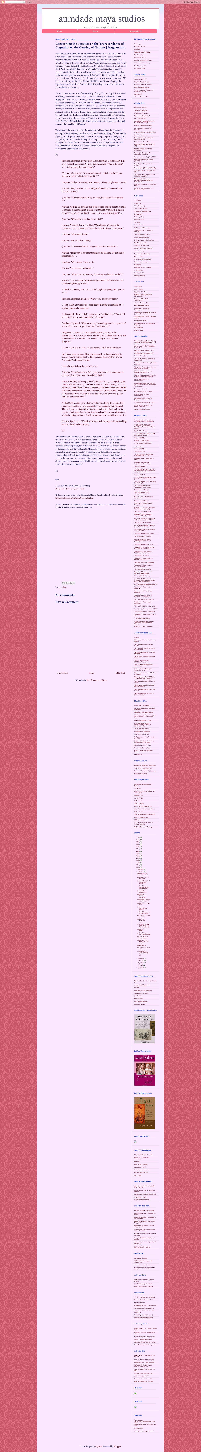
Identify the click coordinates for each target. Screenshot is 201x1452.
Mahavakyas (138, 44)
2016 (137, 860)
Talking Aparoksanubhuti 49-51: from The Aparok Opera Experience (144, 677)
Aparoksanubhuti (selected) (142, 63)
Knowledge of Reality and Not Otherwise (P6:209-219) (142, 153)
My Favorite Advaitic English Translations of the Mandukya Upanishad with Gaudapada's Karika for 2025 (144, 426)
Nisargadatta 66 (138, 1428)
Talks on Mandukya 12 (140, 466)
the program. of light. (140, 1197)
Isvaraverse (137, 203)
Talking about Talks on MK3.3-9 (143, 536)
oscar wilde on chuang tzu (141, 1265)
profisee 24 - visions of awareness (143, 916)
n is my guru (137, 1175)
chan (64, 587)
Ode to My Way (138, 798)
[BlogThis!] (65, 583)
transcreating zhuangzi (140, 1001)
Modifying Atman (139, 219)
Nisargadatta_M (135, 31)
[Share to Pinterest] (73, 583)
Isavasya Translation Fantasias (143, 125)
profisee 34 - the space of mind (142, 874)
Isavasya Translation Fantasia (142, 84)
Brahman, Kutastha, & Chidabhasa (144, 240)
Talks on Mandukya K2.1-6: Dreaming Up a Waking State (145, 482)
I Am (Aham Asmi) (139, 206)
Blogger (117, 1446)
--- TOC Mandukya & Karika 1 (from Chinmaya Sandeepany (144, 434)
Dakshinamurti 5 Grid (140, 243)
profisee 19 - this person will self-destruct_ (142, 942)
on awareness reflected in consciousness (141, 1158)
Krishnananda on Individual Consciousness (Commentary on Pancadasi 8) (143, 180)
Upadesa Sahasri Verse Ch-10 (143, 60)
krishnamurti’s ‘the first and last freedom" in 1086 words (143, 1365)
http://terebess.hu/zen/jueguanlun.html (69, 489)
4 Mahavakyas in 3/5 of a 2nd (142, 267)
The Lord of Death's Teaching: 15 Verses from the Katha (143, 90)
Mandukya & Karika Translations (143, 626)
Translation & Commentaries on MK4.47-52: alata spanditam (143, 596)
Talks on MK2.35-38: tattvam (142, 522)
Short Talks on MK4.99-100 (142, 618)
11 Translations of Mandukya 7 (143, 443)
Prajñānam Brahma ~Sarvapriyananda (145, 132)
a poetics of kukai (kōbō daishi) (143, 1339)
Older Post (120, 672)
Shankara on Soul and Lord (142, 116)
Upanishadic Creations (140, 135)
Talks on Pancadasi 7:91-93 (142, 234)
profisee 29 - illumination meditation (141, 896)
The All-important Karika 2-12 (142, 728)
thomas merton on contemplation (143, 1286)
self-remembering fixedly (141, 1376)
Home (91, 672)
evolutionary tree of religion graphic (144, 1362)
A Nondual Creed (139, 251)
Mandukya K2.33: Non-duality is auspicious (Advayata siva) (143, 515)
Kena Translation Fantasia (141, 87)
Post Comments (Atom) (97, 680)
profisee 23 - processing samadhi (141, 921)
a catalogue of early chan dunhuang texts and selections (144, 1230)
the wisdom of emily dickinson (143, 1378)
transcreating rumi (139, 1302)
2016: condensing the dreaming (143, 827)
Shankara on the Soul (140, 107)
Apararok (136, 637)
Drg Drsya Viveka (139, 55)
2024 (137, 842)
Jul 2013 (140, 965)
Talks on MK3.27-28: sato (141, 555)
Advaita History (138, 327)
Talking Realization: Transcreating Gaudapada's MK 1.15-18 (143, 455)
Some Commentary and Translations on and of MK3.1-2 (144, 530)
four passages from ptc (141, 1172)
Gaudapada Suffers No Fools (142, 745)
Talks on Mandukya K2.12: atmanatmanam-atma (141, 493)
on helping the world (140, 1167)
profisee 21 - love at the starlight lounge (143, 933)
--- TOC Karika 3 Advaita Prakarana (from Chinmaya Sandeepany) (144, 526)
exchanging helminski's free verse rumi (145, 1305)
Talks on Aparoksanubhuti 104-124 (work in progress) (144, 694)
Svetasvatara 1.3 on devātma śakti (144, 402)
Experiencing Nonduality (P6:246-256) (145, 157)
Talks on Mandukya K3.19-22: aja (143, 544)
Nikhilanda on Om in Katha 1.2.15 (143, 350)
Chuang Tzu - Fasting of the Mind (144, 1431)
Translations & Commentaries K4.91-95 (145, 609)
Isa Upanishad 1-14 (139, 46)
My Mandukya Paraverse (141, 431)
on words (136, 1161)
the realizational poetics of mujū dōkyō (145, 1345)
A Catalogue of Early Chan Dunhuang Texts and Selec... (143, 926)
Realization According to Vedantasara (145, 765)
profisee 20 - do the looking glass (142, 937)
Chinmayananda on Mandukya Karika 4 (145, 584)
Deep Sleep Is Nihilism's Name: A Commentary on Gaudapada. (144, 741)
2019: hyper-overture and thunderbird (144, 814)
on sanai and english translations (143, 1317)
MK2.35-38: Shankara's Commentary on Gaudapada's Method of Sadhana (144, 519)
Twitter (59, 31)
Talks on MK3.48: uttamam (142, 576)
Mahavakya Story (139, 217)
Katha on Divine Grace (140, 356)
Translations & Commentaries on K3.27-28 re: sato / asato (143, 552)
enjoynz (98, 1446)
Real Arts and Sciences (141, 262)
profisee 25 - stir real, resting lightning (143, 912)
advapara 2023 (138, 795)
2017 (137, 858)
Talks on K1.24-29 (139, 474)
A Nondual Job (138, 270)
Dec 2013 (141, 869)
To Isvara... (137, 222)
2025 (137, 840)
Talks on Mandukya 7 (140, 448)
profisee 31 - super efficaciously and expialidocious (143, 887)
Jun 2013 (140, 967)
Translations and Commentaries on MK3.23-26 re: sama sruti (144, 548)
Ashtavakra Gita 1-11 (140, 57)
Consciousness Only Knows (142, 237)
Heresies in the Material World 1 (143, 248)
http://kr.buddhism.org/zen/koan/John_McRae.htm (74, 498)
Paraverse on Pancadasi (141, 389)
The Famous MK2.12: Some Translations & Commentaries (142, 486)
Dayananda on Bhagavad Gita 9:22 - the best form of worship (144, 122)
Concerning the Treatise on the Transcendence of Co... (143, 953)
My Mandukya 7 (138, 446)
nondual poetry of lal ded (141, 993)
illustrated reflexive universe (142, 1199)
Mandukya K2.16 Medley (141, 500)
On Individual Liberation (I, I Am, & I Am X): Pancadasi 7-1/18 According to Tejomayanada (145, 385)
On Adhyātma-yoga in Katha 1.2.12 (144, 353)
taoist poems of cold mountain (143, 990)
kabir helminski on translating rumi (144, 1308)
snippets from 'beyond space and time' (145, 1194)
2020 (137, 851)
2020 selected (138, 801)
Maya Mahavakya (139, 225)
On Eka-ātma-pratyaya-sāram (142, 720)
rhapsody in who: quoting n (142, 1170)
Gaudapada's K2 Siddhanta (142, 731)
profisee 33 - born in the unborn (143, 878)
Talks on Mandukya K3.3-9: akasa (144, 533)
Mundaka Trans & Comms (141, 82)
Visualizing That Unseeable (142, 253)
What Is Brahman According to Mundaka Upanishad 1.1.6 (143, 371)
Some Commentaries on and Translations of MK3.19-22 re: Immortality (142, 540)
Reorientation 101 (139, 273)
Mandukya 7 (137, 49)
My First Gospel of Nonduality (142, 259)
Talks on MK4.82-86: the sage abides (144, 606)
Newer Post (62, 672)
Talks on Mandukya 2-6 (141, 438)
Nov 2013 (141, 871)
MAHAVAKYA (138, 94)
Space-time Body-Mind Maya (142, 211)
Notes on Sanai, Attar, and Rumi (143, 1300)
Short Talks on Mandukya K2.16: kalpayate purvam (143, 504)
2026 (137, 837)
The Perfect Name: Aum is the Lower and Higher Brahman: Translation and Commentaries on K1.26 (145, 471)
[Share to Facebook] (71, 583)
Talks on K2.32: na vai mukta (142, 511)
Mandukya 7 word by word (141, 440)
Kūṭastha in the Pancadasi (141, 142)
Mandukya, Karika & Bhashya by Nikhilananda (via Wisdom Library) (144, 420)
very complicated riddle (140, 1164)
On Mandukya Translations (141, 705)
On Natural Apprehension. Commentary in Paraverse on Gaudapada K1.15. (142, 725)
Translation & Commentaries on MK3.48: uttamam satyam (143, 572)
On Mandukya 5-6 (139, 754)
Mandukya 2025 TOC (140, 79)
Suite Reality (138, 286)
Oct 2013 (140, 958)
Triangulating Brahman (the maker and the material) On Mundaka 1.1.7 (145, 367)
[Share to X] (68, 583)
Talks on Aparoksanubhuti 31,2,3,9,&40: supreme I (141, 661)
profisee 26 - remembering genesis (142, 908)
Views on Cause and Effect (142, 409)
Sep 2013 (141, 960)
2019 (137, 853)
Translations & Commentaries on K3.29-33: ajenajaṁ (143, 559)
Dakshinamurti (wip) (140, 65)
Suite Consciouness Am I (141, 245)
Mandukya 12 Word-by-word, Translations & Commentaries (142, 463)
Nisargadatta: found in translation (143, 1154)
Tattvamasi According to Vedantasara (145, 771)
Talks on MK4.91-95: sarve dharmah (144, 611)
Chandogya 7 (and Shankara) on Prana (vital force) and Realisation (145, 313)
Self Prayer (137, 788)
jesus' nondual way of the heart (143, 1284)
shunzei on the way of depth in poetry (145, 1342)
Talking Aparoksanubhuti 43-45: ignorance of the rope (143, 669)
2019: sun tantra (139, 803)
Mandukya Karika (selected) (142, 52)
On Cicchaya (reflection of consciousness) (141, 395)
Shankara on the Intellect (141, 113)
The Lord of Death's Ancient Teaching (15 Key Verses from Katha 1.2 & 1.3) (145, 341)
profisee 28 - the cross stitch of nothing (143, 900)
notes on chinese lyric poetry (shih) (144, 1359)
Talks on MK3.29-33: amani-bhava (144, 562)
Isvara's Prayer (138, 330)
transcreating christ (139, 1004)
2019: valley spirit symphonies (143, 806)
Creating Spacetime (139, 275)
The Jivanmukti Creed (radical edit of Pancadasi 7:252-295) (144, 175)
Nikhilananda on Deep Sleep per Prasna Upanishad (143, 406)
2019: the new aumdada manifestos (144, 809)
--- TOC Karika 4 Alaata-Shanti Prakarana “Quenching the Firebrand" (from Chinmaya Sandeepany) (144, 580)
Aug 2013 (141, 963)
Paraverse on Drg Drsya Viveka (143, 391)
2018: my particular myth (141, 817)
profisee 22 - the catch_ (142, 930)
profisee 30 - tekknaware (141, 891)
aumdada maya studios (102, 18)
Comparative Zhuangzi (140, 1258)
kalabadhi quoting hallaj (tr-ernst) (143, 1315)
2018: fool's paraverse (140, 820)
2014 (137, 865)
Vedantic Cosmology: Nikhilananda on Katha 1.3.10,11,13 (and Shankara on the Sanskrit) (145, 346)
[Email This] (63, 583)
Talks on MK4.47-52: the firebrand (144, 599)
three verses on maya (140, 773)
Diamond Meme (138, 214)
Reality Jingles (138, 289)
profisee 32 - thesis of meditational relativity (143, 882)
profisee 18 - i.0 (141, 945)
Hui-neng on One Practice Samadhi (144, 1210)
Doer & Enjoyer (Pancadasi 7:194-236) (145, 168)
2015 (137, 862)
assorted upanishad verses (142, 985)
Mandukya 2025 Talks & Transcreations (141, 299)
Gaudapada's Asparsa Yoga (142, 748)
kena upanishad (138, 998)
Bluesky (96, 31)
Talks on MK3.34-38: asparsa (142, 569)
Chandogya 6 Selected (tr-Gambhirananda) (141, 309)
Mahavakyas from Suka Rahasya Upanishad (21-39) (143, 138)
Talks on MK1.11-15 (139, 451)
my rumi (136, 987)
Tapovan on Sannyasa (140, 110)
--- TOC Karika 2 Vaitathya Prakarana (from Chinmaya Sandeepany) (145, 478)
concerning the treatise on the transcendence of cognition (142, 1246)
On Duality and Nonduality (141, 227)
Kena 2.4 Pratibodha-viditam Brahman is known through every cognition (145, 375)
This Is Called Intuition (140, 208)
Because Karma (138, 256)
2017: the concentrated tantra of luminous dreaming (143, 823)
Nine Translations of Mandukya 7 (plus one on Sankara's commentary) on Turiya (145, 716)
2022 (137, 846)
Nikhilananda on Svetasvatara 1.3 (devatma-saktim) (143, 189)
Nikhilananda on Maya (140, 118)
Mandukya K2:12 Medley (141, 490)
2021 (137, 849)
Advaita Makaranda (139, 68)
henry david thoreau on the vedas (143, 1381)
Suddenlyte (137, 264)
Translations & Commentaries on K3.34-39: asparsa (143, 565)
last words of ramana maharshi (143, 1373)
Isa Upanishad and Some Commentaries (141, 380)
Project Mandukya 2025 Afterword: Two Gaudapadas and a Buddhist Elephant (144, 623)
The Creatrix (137, 200)
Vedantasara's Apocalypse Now (143, 768)
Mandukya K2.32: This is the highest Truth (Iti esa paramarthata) (144, 508)
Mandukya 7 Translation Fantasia (143, 712)
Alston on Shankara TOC (141, 97)
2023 (137, 844)
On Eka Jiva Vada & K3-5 (141, 734)
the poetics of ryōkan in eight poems (144, 1336)
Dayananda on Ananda (140, 320)
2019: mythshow (139, 811)
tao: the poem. (138, 996)
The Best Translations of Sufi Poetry (144, 1297)
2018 (137, 856)
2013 (137, 867)
